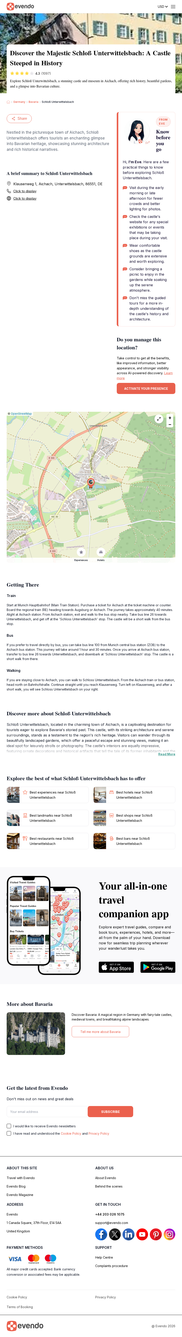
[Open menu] (173, 6)
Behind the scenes (109, 1186)
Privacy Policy (99, 1133)
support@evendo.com (111, 1223)
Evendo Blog (16, 1186)
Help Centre (104, 1257)
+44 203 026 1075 (110, 1214)
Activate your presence (146, 388)
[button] (91, 483)
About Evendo (105, 1178)
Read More (166, 754)
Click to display (24, 191)
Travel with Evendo (21, 1178)
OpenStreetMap (21, 413)
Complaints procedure (111, 1266)
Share (22, 118)
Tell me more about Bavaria (100, 1032)
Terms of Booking (20, 1307)
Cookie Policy (71, 1133)
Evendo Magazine (20, 1195)
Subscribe (110, 1112)
